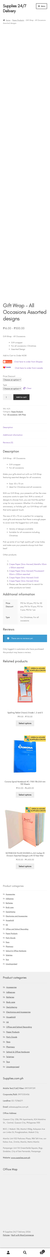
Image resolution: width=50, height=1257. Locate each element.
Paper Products (18, 20)
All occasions (12, 415)
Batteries (9, 903)
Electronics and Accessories (16, 916)
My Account (8, 1252)
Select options (25, 723)
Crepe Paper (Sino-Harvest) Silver (24, 581)
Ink (7, 925)
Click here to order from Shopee (28, 361)
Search (25, 1252)
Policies (6, 1235)
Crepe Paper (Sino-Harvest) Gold (23, 577)
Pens (7, 942)
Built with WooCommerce (22, 1235)
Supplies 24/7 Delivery (14, 8)
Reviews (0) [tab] (8, 442)
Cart (38, 1250)
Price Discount (9, 376)
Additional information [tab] (13, 435)
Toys (7, 959)
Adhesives (10, 899)
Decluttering (10, 912)
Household (10, 920)
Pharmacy (9, 946)
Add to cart (21, 397)
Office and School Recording (17, 929)
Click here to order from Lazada (29, 368)
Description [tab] (8, 427)
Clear (28, 388)
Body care (10, 907)
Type (5, 385)
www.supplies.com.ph (20, 1157)
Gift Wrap (22, 415)
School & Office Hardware (16, 951)
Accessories (10, 894)
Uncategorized (11, 964)
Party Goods (10, 938)
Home (8, 20)
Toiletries (9, 955)
